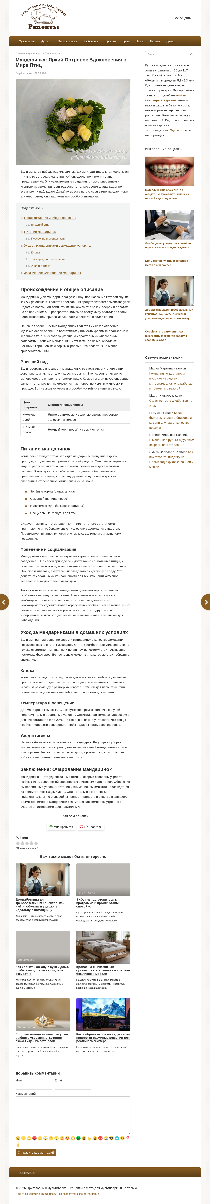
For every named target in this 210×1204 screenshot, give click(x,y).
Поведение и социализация (49, 238)
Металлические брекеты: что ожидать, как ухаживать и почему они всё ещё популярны (167, 194)
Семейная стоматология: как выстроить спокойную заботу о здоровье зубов (166, 335)
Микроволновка (67, 41)
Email (59, 1080)
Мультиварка (27, 41)
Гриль (126, 41)
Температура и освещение (48, 259)
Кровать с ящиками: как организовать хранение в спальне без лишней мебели (103, 970)
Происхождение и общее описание (50, 217)
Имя (19, 1080)
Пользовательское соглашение (79, 1193)
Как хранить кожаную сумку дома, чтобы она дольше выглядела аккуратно (42, 970)
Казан (140, 41)
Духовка (46, 41)
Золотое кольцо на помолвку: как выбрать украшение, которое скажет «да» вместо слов (42, 1037)
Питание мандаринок (40, 231)
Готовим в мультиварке (29, 53)
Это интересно (52, 53)
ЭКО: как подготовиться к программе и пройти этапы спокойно (97, 903)
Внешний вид (40, 224)
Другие (171, 41)
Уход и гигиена (40, 265)
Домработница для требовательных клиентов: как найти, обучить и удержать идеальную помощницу (40, 905)
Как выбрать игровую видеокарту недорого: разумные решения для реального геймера (103, 1037)
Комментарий (26, 1093)
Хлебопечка (91, 41)
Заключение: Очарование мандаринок (52, 273)
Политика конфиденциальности (36, 1193)
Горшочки (110, 41)
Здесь (174, 130)
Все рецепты (182, 18)
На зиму (155, 41)
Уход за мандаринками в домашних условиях (57, 245)
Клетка (35, 252)
